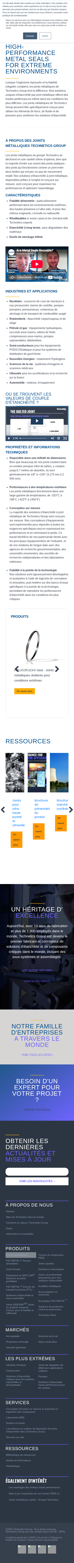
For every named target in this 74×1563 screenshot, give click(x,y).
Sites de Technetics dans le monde (25, 1217)
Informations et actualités (19, 1233)
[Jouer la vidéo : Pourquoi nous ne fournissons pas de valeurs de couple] (37, 421)
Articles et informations (18, 1460)
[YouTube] (52, 1549)
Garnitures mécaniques (51, 1269)
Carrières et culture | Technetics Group (27, 1222)
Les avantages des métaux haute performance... (35, 1487)
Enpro (9, 1228)
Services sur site (15, 1437)
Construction (13, 1370)
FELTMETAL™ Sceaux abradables (18, 1262)
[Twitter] (32, 1549)
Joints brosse (13, 1269)
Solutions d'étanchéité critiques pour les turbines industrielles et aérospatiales (20, 1380)
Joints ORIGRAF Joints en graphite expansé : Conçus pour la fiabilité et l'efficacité (20, 1308)
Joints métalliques (17, 1255)
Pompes (42, 1376)
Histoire (10, 1211)
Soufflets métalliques (49, 1286)
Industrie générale (16, 1347)
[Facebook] (22, 1549)
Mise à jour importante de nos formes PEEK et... (35, 1493)
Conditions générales (17, 1537)
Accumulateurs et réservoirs (47, 1293)
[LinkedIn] (42, 1549)
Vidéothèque (13, 1466)
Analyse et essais (15, 1423)
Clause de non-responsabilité (43, 1539)
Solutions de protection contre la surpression (50, 1308)
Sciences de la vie (48, 1336)
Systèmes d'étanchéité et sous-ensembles (19, 1297)
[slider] (33, 438)
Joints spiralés (46, 1263)
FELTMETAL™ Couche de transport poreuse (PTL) (20, 1288)
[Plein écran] (65, 438)
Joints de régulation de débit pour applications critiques (50, 1368)
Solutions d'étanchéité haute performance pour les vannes (51, 1385)
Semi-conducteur (47, 1341)
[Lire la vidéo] (9, 438)
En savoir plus (24, 691)
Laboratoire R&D (15, 1417)
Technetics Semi (47, 1315)
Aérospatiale (13, 1336)
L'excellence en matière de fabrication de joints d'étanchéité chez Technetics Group (31, 1430)
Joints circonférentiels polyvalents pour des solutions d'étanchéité (50, 1277)
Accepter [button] (30, 35)
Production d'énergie (17, 1341)
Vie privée (42, 1537)
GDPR (32, 1537)
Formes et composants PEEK (51, 1256)
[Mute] (52, 438)
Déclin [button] (45, 35)
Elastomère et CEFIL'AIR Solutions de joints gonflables (20, 1277)
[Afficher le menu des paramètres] (58, 438)
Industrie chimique (16, 1365)
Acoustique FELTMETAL (52, 1300)
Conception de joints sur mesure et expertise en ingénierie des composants (32, 1410)
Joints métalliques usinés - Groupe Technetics (34, 1499)
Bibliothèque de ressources (21, 1455)
